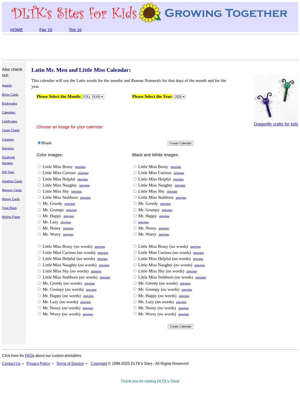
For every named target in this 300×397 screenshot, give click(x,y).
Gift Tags (8, 172)
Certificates (9, 121)
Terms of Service (70, 364)
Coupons (8, 139)
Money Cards (11, 199)
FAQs (29, 356)
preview (80, 167)
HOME (16, 29)
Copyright (99, 364)
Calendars (8, 112)
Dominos (8, 148)
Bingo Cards (10, 94)
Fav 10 (45, 29)
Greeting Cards (12, 181)
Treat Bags (9, 208)
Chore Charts (11, 130)
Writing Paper (11, 217)
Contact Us (11, 364)
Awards (7, 85)
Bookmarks (9, 103)
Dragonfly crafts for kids (276, 124)
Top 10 (75, 29)
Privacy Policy (38, 364)
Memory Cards (12, 190)
